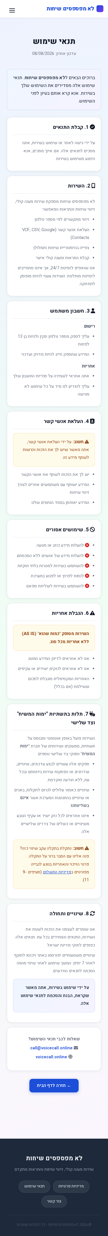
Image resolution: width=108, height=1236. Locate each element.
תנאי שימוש (34, 1186)
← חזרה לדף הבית (54, 1086)
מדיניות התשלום (57, 872)
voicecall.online (51, 1057)
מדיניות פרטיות (71, 1186)
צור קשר (54, 1201)
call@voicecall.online (51, 1048)
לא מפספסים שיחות (70, 9)
